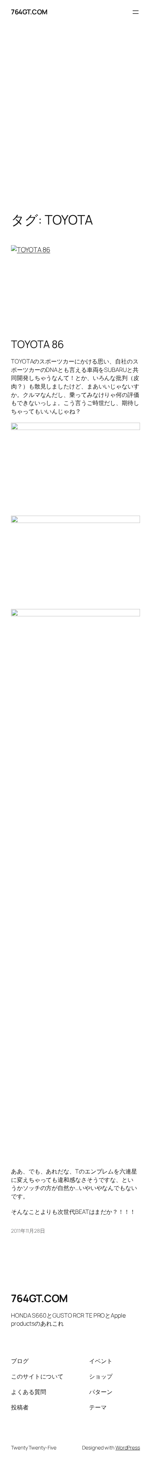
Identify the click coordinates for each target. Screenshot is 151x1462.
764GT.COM (29, 12)
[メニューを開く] (135, 12)
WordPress (127, 1447)
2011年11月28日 (28, 1230)
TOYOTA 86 (37, 344)
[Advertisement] (75, 125)
